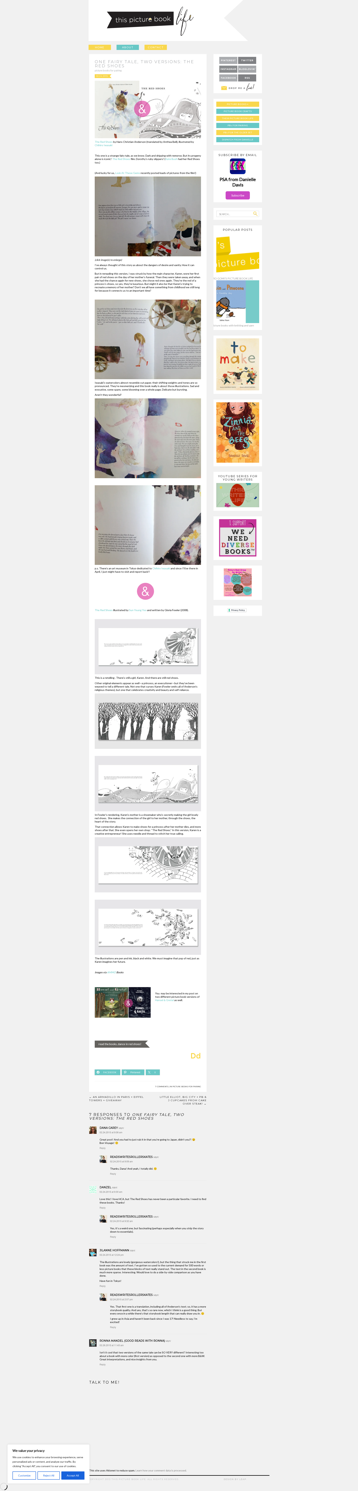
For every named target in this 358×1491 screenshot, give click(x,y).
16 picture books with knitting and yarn (231, 325)
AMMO (111, 972)
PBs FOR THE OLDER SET (237, 132)
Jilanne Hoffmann (114, 1250)
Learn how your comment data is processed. (161, 1470)
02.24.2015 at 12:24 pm (112, 1254)
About (128, 47)
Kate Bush (171, 159)
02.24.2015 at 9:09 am (121, 1161)
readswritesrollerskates (131, 1157)
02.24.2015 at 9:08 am (111, 1132)
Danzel (105, 1187)
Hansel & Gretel (164, 1000)
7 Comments (161, 1086)
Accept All (73, 1475)
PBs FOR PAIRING (238, 125)
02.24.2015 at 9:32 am (121, 1221)
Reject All (48, 1475)
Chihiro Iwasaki (103, 145)
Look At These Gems (128, 172)
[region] (48, 1464)
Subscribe (237, 195)
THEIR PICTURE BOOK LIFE (238, 118)
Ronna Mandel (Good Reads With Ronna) (132, 1340)
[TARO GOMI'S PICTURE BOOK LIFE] (231, 275)
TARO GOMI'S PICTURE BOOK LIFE (231, 278)
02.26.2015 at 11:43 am (112, 1345)
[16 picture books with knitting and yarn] (231, 322)
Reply (103, 1147)
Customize (24, 1475)
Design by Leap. (235, 1479)
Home (99, 47)
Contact (156, 47)
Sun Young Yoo (138, 610)
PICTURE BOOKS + (238, 104)
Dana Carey (109, 1128)
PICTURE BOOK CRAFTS (238, 111)
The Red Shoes (104, 141)
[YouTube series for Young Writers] (237, 506)
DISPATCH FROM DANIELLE (237, 139)
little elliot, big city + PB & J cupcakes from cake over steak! (183, 1100)
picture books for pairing (108, 70)
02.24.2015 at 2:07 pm (121, 1299)
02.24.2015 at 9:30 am (111, 1191)
